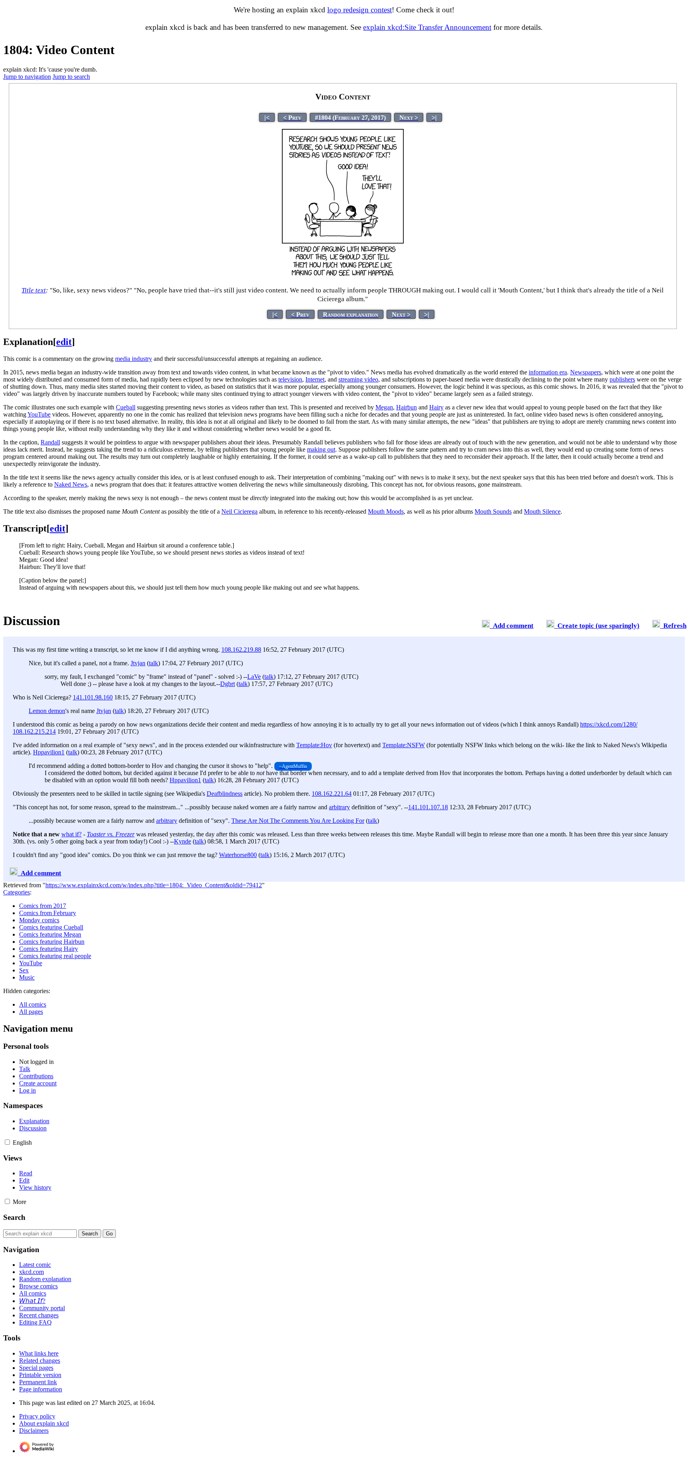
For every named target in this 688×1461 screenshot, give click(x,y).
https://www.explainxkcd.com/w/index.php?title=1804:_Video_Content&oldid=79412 (153, 885)
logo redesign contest (359, 10)
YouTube (30, 963)
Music (27, 977)
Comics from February (47, 913)
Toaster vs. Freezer (111, 834)
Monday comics (39, 920)
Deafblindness (224, 793)
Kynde (182, 841)
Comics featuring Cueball (51, 927)
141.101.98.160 (93, 697)
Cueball (125, 407)
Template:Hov (314, 745)
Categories (16, 892)
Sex (24, 970)
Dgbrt (227, 683)
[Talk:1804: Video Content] (486, 625)
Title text (34, 290)
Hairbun (406, 407)
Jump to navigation (27, 76)
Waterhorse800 (238, 854)
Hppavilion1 (48, 752)
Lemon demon (47, 710)
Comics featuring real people (55, 956)
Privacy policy (37, 1416)
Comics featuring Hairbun (51, 941)
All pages (31, 1011)
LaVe (254, 676)
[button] (7, 1142)
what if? (71, 834)
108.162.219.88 (241, 649)
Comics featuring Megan (50, 934)
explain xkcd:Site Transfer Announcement (427, 27)
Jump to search (71, 76)
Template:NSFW (403, 745)
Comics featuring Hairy (48, 948)
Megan (384, 407)
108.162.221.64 (332, 793)
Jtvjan (138, 663)
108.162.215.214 (34, 731)
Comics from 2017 (42, 905)
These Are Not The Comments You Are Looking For (297, 820)
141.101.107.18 (428, 807)
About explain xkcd (44, 1423)
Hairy (436, 407)
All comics (32, 1004)
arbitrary (339, 807)
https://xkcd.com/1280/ (608, 724)
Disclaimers (34, 1430)
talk (153, 663)
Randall (50, 442)
